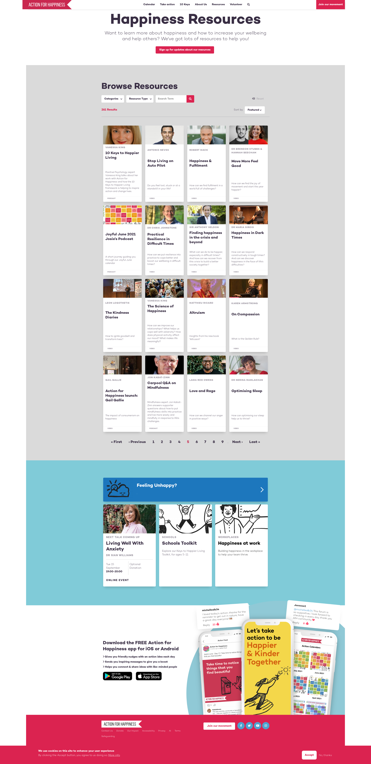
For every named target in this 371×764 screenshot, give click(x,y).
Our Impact (133, 731)
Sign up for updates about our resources (184, 49)
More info (114, 755)
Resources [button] (218, 4)
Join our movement (330, 4)
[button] (112, 99)
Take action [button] (167, 4)
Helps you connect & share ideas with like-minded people (140, 667)
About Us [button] (201, 4)
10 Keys (185, 4)
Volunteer (236, 4)
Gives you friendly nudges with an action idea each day (139, 656)
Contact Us (107, 731)
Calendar (149, 4)
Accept (309, 755)
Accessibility (148, 731)
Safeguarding (108, 736)
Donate (120, 731)
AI (170, 731)
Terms (177, 731)
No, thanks (325, 755)
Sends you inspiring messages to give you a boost (136, 662)
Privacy (161, 731)
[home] (47, 4)
